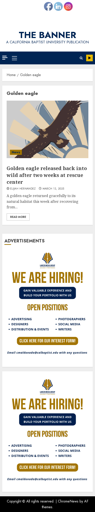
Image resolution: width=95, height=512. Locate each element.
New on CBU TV (89, 58)
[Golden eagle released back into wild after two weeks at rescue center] (47, 129)
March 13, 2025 (53, 189)
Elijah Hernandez (23, 189)
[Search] (81, 58)
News (16, 152)
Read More (18, 217)
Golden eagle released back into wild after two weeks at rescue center (47, 175)
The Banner (47, 35)
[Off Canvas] (5, 57)
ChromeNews (68, 501)
